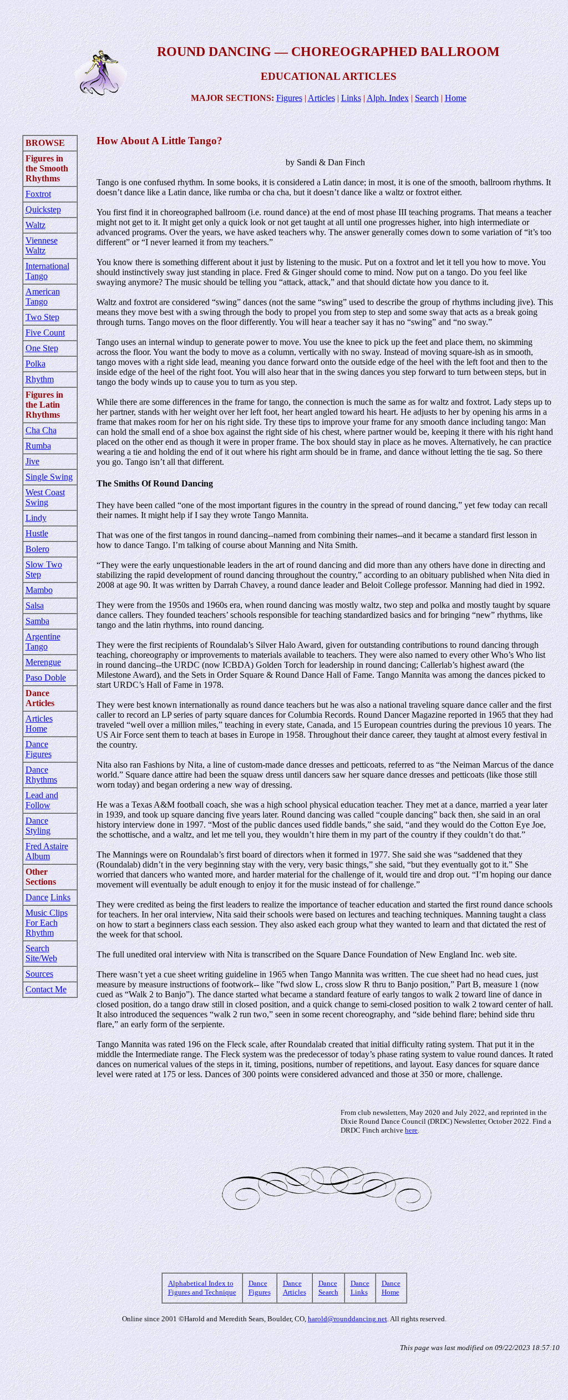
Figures (289, 98)
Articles (321, 98)
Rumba (38, 445)
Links (351, 98)
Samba (37, 621)
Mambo (39, 590)
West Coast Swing (45, 497)
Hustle (37, 533)
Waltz (35, 225)
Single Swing (49, 476)
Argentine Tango (43, 641)
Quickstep (43, 209)
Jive (32, 461)
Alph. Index (388, 98)
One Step (42, 348)
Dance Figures (39, 749)
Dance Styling (38, 825)
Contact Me (46, 989)
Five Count (45, 332)
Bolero (37, 549)
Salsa (35, 605)
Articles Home (39, 723)
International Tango (47, 271)
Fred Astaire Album (47, 851)
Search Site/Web (41, 953)
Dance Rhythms (41, 774)
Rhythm (40, 379)
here (411, 1130)
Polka (35, 363)
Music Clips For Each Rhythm (47, 922)
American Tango (43, 296)
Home (455, 98)
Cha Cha (41, 430)
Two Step (42, 317)
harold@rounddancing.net (347, 1319)
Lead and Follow (42, 800)
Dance (37, 897)
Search (427, 98)
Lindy (36, 518)
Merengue (43, 662)
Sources (39, 973)
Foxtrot (38, 194)
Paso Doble (46, 677)
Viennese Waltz (42, 245)
